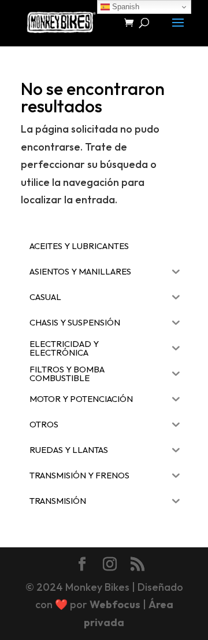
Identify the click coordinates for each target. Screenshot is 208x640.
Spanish (124, 6)
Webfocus (115, 604)
